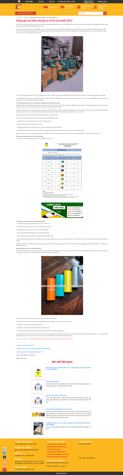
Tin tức (26, 17)
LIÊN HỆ (41, 1)
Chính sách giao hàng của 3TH (56, 444)
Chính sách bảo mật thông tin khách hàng (59, 409)
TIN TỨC (51, 1)
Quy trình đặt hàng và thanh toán (56, 395)
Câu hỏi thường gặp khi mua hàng (58, 454)
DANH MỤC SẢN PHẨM (25, 13)
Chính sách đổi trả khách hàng (56, 446)
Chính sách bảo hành (52, 381)
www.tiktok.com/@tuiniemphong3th (30, 352)
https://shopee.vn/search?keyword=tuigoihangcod (36, 348)
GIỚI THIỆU (29, 1)
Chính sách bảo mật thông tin (56, 451)
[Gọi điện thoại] (4, 470)
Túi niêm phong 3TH (28, 345)
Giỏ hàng (89, 1)
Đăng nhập (103, 1)
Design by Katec (61, 473)
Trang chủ (19, 17)
